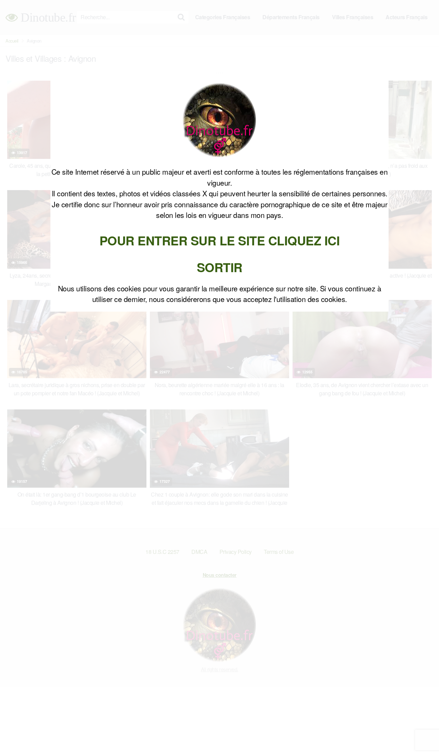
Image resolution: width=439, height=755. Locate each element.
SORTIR (219, 267)
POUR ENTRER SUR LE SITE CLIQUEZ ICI (219, 240)
